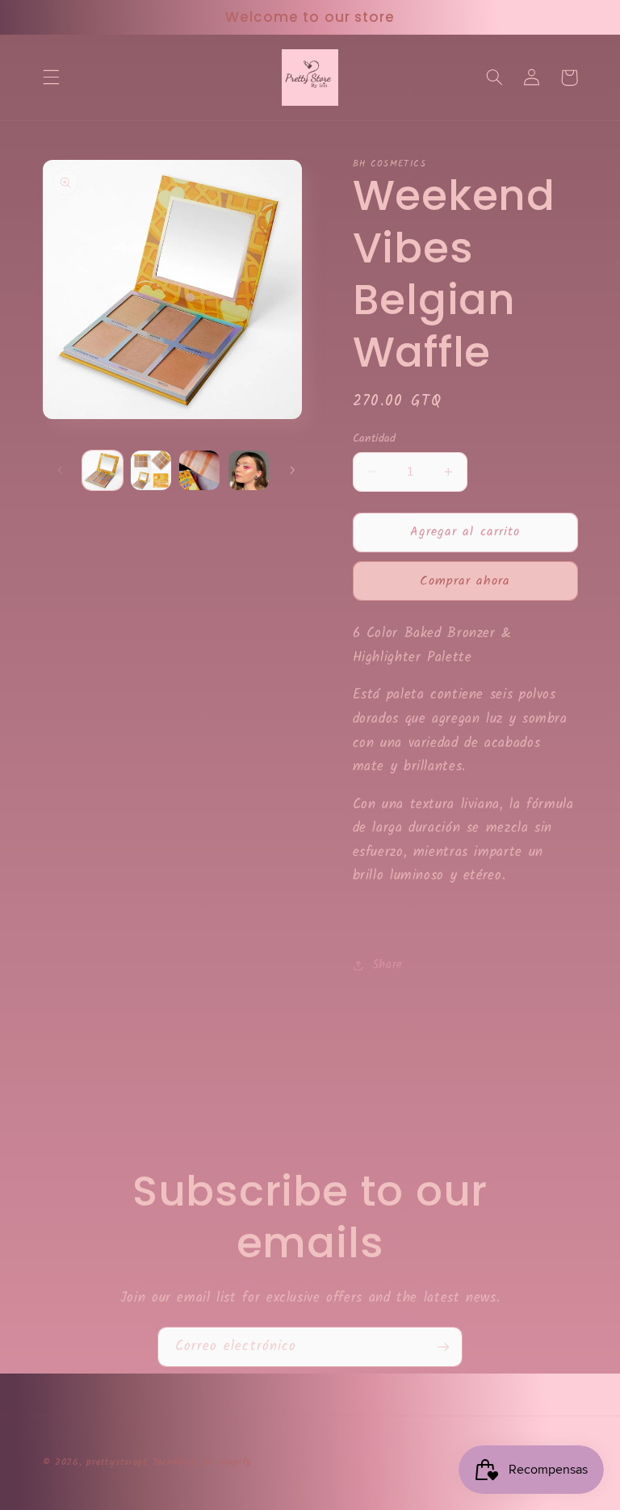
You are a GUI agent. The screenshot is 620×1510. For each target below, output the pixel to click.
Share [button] (387, 965)
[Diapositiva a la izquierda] (60, 470)
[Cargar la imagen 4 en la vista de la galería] (248, 471)
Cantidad (374, 438)
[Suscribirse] (443, 1346)
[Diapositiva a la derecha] (292, 470)
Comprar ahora (465, 581)
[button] (50, 77)
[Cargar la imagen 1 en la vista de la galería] (102, 471)
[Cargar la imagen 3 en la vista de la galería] (199, 471)
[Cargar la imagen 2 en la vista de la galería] (151, 471)
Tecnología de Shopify (202, 1462)
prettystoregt (117, 1462)
